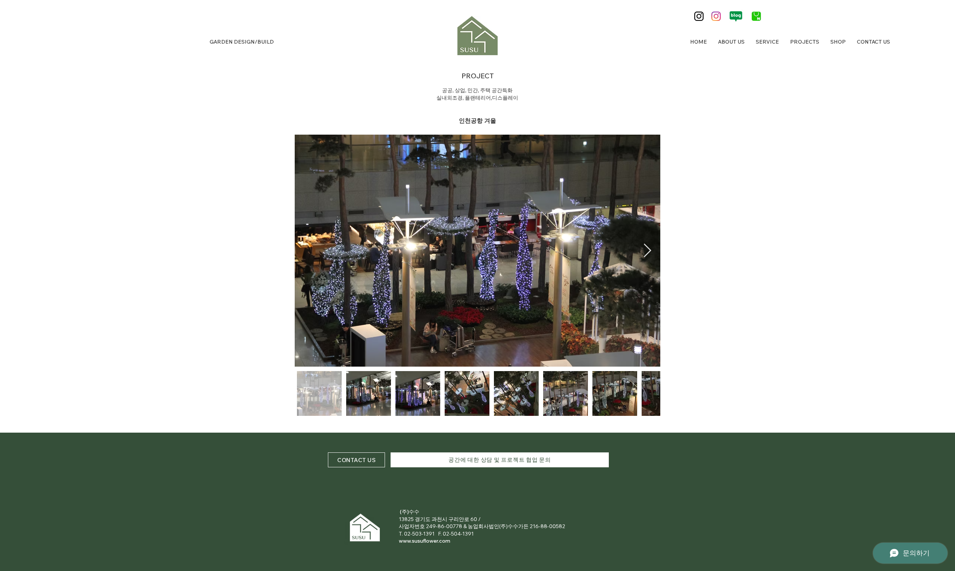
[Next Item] (647, 251)
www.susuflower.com (424, 540)
